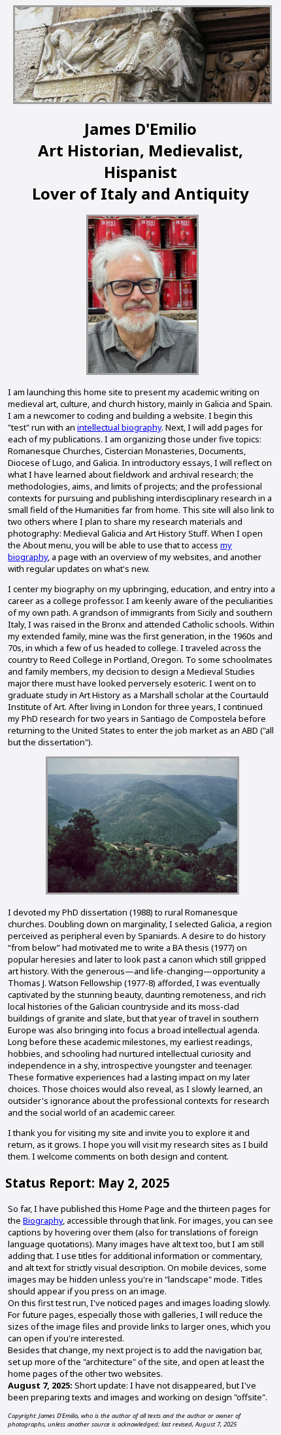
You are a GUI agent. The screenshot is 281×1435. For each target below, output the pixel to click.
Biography (43, 1220)
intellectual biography (119, 427)
